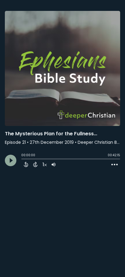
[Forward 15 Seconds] (35, 164)
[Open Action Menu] (114, 164)
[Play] (10, 160)
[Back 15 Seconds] (26, 164)
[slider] (22, 160)
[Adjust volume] (53, 164)
